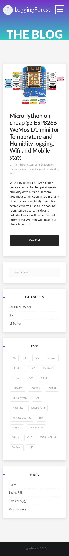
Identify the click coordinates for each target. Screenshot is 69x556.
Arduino (51, 358)
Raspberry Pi (38, 408)
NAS (36, 398)
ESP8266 (40, 165)
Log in (12, 484)
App (31, 165)
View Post (34, 240)
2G (14, 358)
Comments (18, 501)
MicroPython (26, 169)
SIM (41, 418)
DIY (12, 165)
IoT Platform (21, 165)
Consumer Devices (20, 307)
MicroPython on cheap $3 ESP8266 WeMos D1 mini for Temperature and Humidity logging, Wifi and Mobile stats (34, 137)
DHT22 (31, 368)
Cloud (15, 368)
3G (25, 358)
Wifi (12, 174)
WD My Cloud (48, 437)
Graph (49, 165)
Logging (31, 10)
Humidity (17, 388)
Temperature (42, 169)
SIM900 (16, 428)
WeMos (54, 169)
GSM (44, 378)
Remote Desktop (21, 418)
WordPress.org (17, 509)
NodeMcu (17, 408)
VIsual (15, 437)
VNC (29, 437)
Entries (15, 492)
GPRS (15, 378)
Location (35, 388)
